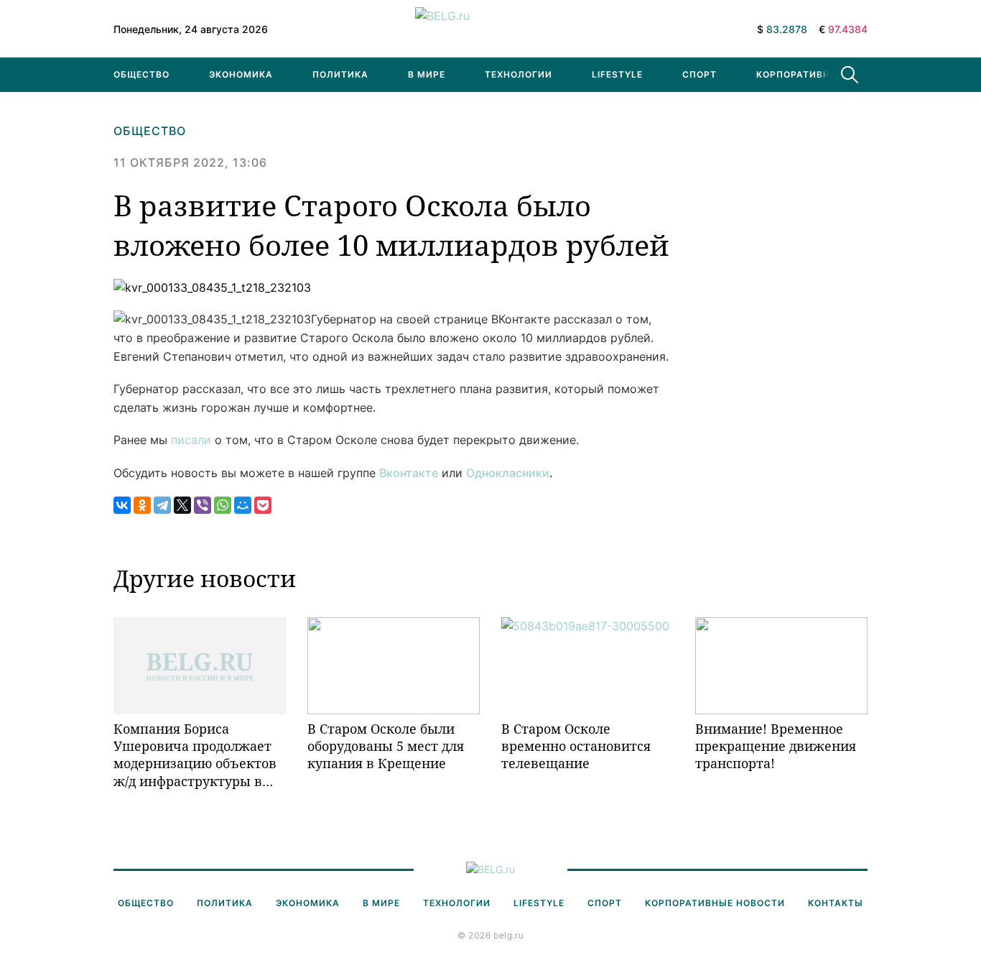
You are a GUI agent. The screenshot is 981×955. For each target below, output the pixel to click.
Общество (141, 74)
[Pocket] (262, 505)
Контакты (835, 903)
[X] (182, 505)
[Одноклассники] (142, 505)
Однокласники (507, 473)
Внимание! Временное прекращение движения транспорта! (775, 746)
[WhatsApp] (222, 505)
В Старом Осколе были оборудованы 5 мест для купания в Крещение (385, 746)
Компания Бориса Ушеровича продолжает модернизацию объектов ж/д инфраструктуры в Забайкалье (194, 755)
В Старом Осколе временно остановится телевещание (576, 746)
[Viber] (202, 505)
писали (191, 440)
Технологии (518, 74)
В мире (426, 74)
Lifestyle (617, 74)
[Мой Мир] (242, 505)
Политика (340, 74)
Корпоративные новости (826, 74)
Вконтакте (408, 473)
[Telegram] (162, 505)
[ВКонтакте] (122, 505)
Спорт (699, 74)
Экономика (241, 74)
